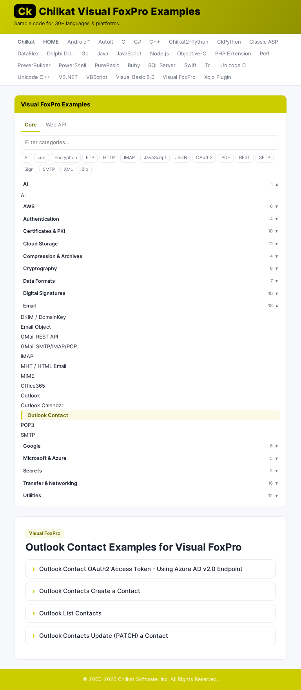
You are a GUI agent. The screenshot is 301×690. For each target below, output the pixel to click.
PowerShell (72, 65)
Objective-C (192, 53)
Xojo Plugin (217, 77)
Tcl (208, 65)
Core (31, 124)
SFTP (264, 157)
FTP (90, 157)
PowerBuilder (34, 65)
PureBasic (107, 65)
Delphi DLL (60, 53)
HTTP (109, 157)
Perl (264, 53)
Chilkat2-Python (189, 41)
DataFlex (28, 53)
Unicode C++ (34, 77)
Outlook (30, 395)
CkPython (229, 41)
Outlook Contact (47, 415)
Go (85, 53)
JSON (181, 157)
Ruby (134, 65)
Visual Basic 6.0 (135, 77)
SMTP (49, 169)
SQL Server (162, 65)
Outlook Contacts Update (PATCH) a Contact (103, 635)
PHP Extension (233, 53)
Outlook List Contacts (70, 613)
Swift (190, 65)
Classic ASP (263, 41)
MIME (27, 376)
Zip (85, 169)
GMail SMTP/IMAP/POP (49, 346)
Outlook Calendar (42, 405)
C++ (154, 41)
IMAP (129, 157)
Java (102, 53)
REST (244, 157)
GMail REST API (39, 336)
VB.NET (68, 77)
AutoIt (105, 41)
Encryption (65, 157)
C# (137, 41)
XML (68, 169)
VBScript (96, 77)
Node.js (159, 53)
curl (41, 157)
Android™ (78, 41)
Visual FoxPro (179, 77)
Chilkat (26, 41)
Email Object (36, 327)
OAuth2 (204, 157)
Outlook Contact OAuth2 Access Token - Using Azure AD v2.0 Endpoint (141, 569)
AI (26, 157)
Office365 (33, 386)
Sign (29, 169)
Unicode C (233, 65)
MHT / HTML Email (43, 366)
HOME (51, 41)
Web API (56, 124)
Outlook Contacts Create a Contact (89, 591)
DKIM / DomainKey (43, 317)
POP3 (27, 425)
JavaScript (128, 53)
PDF (225, 157)
